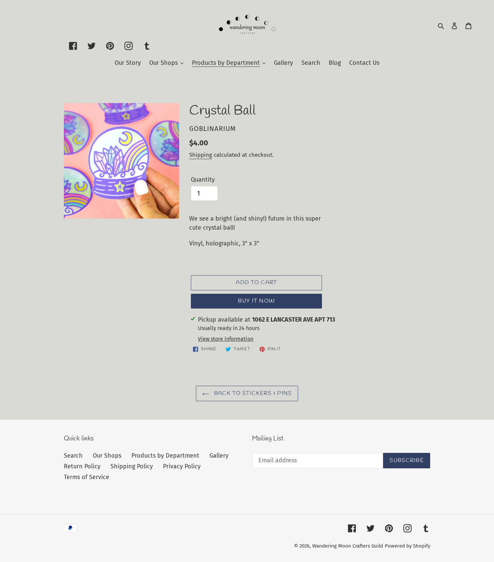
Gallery (219, 455)
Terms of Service (86, 477)
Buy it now (256, 301)
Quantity (203, 179)
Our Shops (107, 455)
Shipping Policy (132, 466)
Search (73, 455)
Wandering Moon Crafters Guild (347, 546)
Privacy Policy (182, 466)
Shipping (200, 154)
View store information (225, 339)
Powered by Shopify (407, 546)
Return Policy (82, 466)
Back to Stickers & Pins (252, 393)
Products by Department (165, 455)
